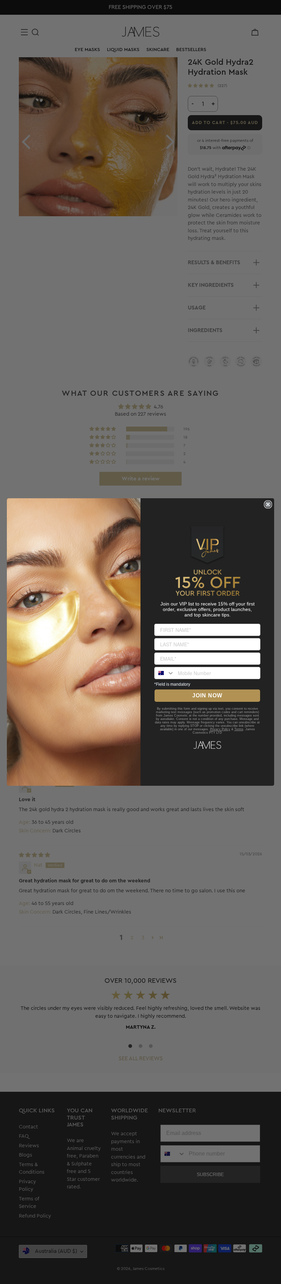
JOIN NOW (207, 695)
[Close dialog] (268, 504)
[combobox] (164, 673)
